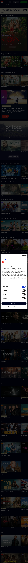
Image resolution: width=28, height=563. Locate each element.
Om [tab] (23, 259)
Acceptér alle (14, 303)
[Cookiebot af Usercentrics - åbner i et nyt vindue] (21, 255)
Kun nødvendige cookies (14, 306)
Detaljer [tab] (14, 259)
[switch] (24, 290)
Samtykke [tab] (5, 259)
